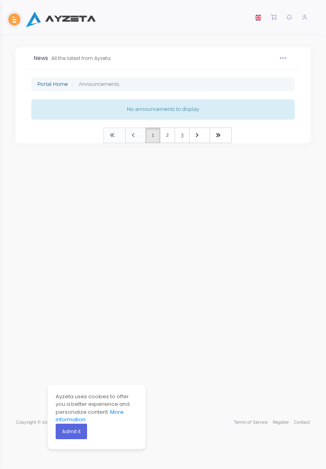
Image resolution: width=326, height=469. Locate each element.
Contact (302, 422)
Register (281, 422)
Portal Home (52, 84)
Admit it (71, 431)
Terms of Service (251, 422)
